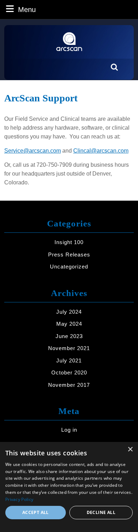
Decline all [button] (101, 512)
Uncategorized (69, 267)
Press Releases (69, 255)
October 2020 (69, 373)
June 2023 (69, 336)
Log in (69, 430)
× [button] (130, 449)
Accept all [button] (35, 512)
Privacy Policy (19, 499)
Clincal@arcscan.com (100, 151)
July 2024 (69, 312)
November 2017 (69, 385)
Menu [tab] (27, 9)
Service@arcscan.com (32, 151)
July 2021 (69, 360)
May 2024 (69, 324)
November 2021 (69, 348)
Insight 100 (69, 242)
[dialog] (69, 487)
